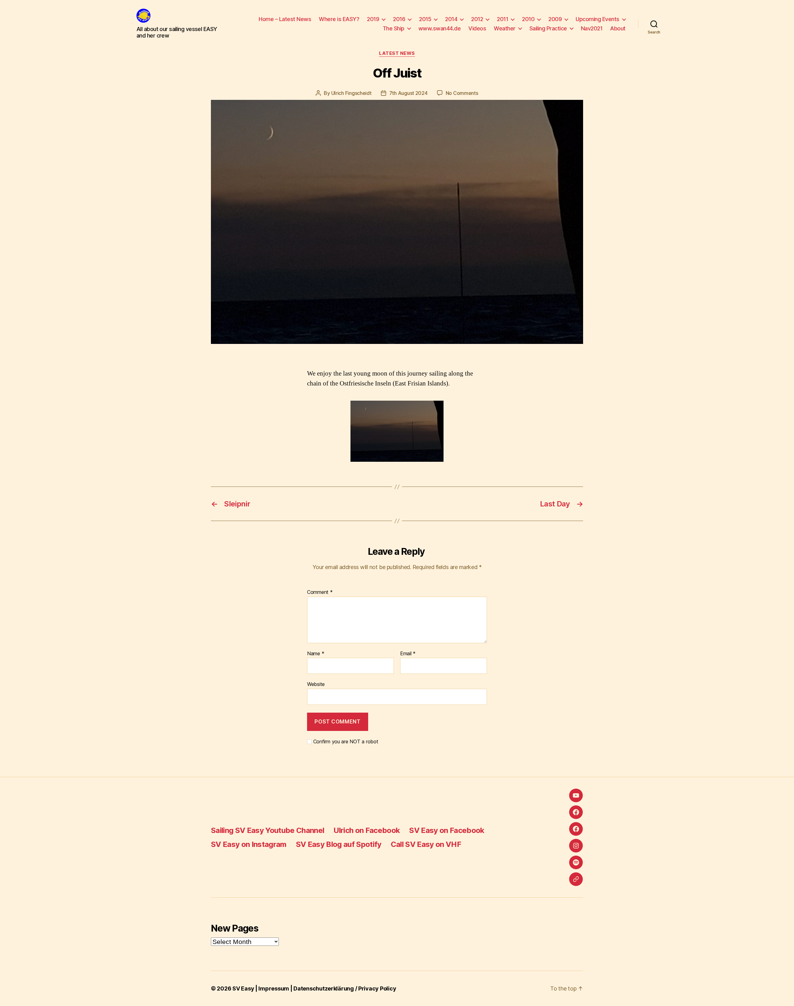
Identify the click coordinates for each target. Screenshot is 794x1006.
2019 (373, 19)
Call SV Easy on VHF (426, 844)
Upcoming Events (597, 19)
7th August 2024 (408, 93)
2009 (555, 19)
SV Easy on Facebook (446, 830)
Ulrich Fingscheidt (351, 93)
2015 (425, 19)
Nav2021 (592, 28)
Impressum (273, 988)
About (618, 28)
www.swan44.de (439, 28)
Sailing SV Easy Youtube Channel (267, 830)
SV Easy (243, 988)
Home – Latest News (285, 19)
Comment (320, 592)
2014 (451, 19)
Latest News (397, 53)
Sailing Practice (548, 28)
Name (315, 654)
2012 (477, 19)
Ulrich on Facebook (366, 830)
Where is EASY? (339, 19)
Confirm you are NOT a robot (345, 742)
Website (316, 684)
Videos (477, 28)
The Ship (393, 28)
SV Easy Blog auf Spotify (338, 844)
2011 (502, 19)
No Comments (462, 93)
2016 (399, 19)
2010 (528, 19)
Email (408, 654)
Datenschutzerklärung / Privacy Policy (344, 988)
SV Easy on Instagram (249, 844)
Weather (504, 28)
